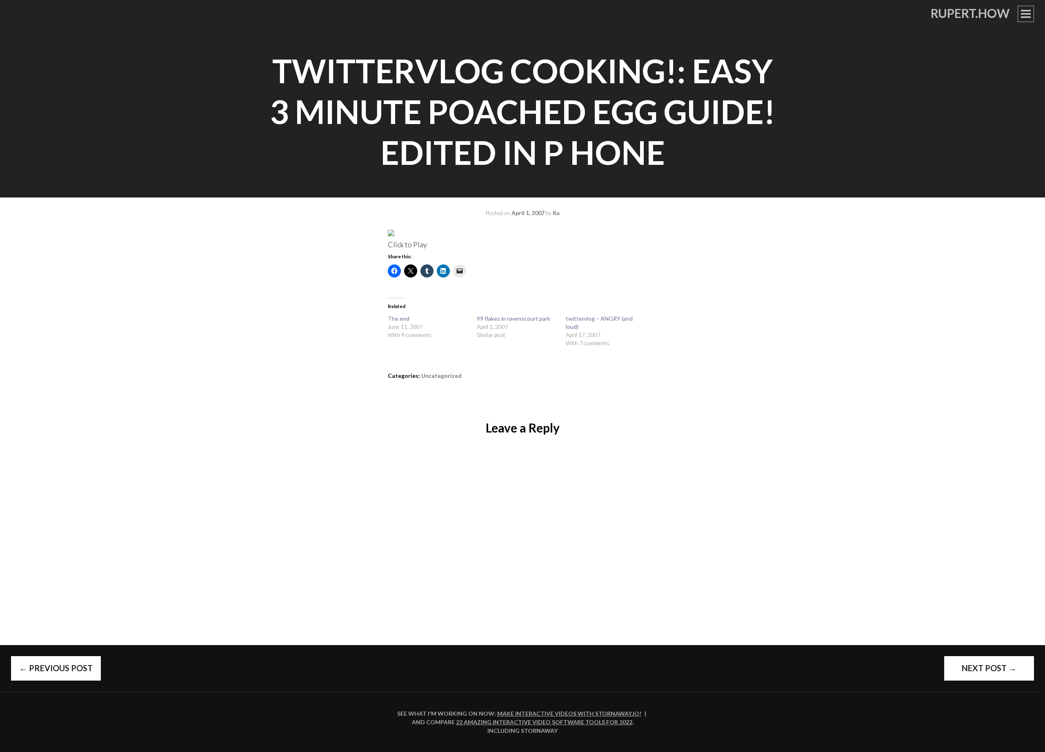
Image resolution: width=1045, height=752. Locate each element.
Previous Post (56, 668)
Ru (556, 212)
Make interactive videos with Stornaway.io (568, 713)
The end (398, 318)
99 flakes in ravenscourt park (513, 318)
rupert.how (970, 13)
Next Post (989, 668)
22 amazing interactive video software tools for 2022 (544, 722)
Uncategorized (441, 375)
